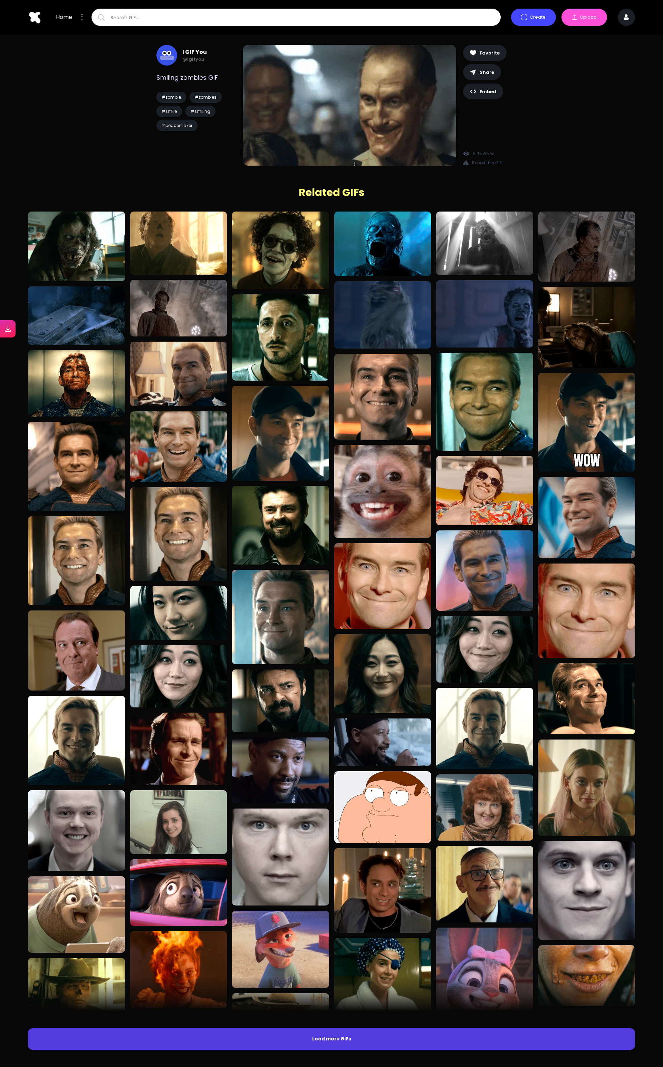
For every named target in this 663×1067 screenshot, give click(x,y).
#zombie (171, 97)
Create (538, 17)
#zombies (206, 97)
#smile (169, 111)
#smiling (200, 111)
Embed (488, 91)
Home (64, 17)
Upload (588, 17)
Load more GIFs (331, 1039)
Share (487, 72)
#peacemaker (177, 125)
